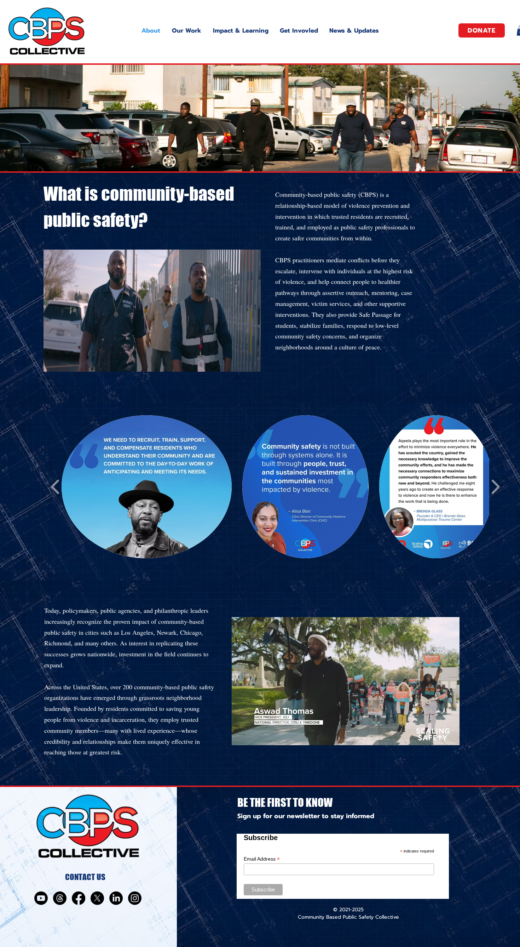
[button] (252, 364)
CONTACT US (85, 877)
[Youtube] (41, 898)
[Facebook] (78, 898)
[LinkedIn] (116, 898)
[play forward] (495, 487)
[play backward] (55, 487)
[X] (97, 898)
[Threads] (60, 898)
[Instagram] (134, 898)
